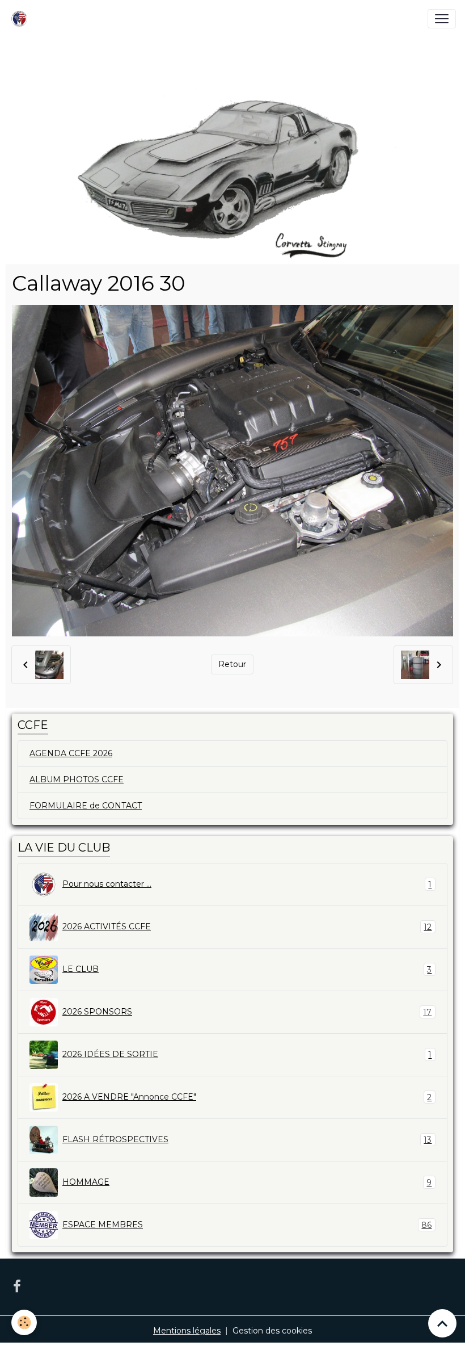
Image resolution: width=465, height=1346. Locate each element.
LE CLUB (247, 969)
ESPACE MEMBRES (247, 1224)
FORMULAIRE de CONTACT (85, 805)
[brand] (21, 18)
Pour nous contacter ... (247, 884)
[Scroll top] (442, 1323)
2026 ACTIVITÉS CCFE (247, 926)
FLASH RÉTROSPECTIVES (247, 1139)
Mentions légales (187, 1331)
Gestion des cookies (272, 1331)
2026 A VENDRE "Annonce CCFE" (247, 1097)
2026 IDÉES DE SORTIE (247, 1054)
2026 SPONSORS (247, 1012)
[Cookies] (24, 1322)
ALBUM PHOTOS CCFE (76, 779)
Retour (232, 664)
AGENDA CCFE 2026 (70, 753)
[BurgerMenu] (442, 18)
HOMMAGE (247, 1182)
